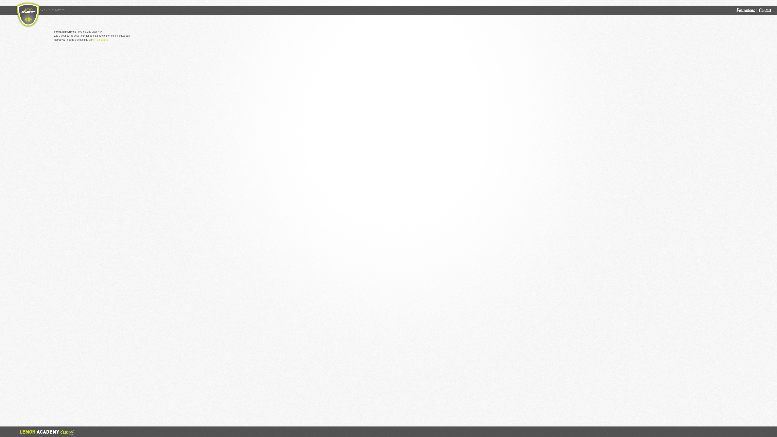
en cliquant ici (100, 39)
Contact (765, 10)
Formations (746, 10)
